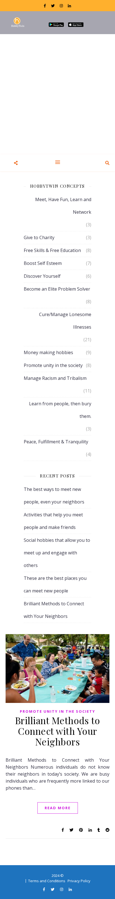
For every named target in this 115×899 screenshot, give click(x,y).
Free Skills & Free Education (52, 250)
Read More (58, 807)
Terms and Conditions (46, 880)
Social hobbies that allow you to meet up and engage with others (57, 552)
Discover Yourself (42, 276)
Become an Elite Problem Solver (57, 289)
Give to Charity (39, 237)
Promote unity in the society (53, 365)
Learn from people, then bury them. (60, 410)
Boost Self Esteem (43, 263)
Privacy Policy (79, 880)
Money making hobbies (48, 352)
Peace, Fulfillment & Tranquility (56, 442)
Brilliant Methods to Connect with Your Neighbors (57, 731)
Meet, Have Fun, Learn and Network (63, 205)
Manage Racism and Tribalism (55, 378)
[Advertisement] (57, 94)
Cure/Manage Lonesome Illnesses (65, 320)
